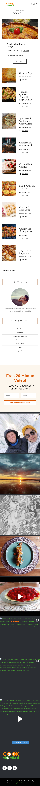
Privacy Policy (16, 783)
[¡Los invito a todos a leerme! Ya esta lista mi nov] (20, 515)
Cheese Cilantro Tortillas (26, 165)
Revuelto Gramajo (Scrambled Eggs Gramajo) (26, 96)
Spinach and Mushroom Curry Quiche (25, 121)
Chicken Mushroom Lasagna (16, 45)
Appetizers (20, 329)
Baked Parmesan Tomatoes (27, 187)
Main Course (20, 343)
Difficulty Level (20, 340)
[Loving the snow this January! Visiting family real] (20, 433)
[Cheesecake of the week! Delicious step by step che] (20, 596)
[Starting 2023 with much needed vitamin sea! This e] (20, 474)
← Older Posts (8, 270)
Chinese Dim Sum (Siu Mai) (25, 144)
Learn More (28, 311)
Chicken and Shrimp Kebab (26, 230)
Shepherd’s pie (26, 73)
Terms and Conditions (27, 783)
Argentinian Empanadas (25, 252)
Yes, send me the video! (20, 403)
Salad (20, 347)
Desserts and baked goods (20, 336)
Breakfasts (20, 333)
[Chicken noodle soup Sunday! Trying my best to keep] (20, 678)
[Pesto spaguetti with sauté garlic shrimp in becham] (20, 637)
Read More (20, 61)
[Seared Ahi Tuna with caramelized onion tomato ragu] (20, 556)
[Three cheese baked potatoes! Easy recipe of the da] (20, 719)
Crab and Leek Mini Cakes (26, 208)
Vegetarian (20, 351)
